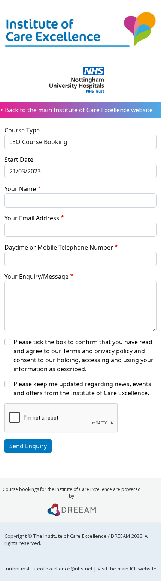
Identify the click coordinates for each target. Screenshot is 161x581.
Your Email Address (31, 218)
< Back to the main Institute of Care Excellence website (76, 110)
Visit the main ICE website (127, 568)
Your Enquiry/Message (36, 276)
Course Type (22, 130)
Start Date (18, 159)
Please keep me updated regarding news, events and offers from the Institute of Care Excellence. (82, 388)
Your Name (20, 189)
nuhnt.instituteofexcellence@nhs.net (49, 568)
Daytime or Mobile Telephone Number (58, 247)
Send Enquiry (28, 446)
